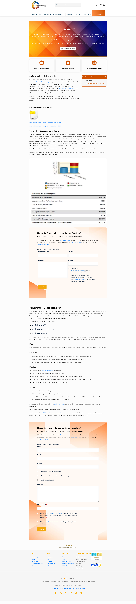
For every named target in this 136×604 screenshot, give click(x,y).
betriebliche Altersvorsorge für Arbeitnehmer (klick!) (45, 122)
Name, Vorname (43, 252)
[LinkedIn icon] (71, 593)
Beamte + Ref (51, 564)
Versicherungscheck (68, 564)
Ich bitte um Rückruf (47, 480)
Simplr (63, 559)
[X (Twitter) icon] (61, 593)
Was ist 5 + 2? (42, 505)
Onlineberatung (66, 561)
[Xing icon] (81, 593)
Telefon (71, 252)
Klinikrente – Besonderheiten (96, 83)
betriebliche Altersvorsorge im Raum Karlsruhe (55, 413)
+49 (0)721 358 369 (43, 244)
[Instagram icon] (76, 593)
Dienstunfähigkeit (37, 564)
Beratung (35, 557)
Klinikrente (89, 80)
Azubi (79, 149)
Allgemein (50, 561)
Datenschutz (67, 588)
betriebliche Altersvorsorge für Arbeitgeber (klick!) (45, 126)
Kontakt (53, 588)
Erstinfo (59, 588)
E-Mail (71, 260)
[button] (105, 76)
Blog (33, 559)
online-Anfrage (59, 404)
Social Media (65, 566)
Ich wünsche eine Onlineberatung (51, 472)
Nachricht (41, 260)
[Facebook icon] (55, 593)
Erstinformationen (78, 279)
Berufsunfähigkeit (47, 370)
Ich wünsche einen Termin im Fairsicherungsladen (57, 476)
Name (39, 446)
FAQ (33, 566)
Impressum (75, 588)
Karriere (82, 588)
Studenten (35, 561)
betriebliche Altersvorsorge (41, 82)
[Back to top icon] (68, 574)
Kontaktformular (76, 242)
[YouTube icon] (66, 593)
